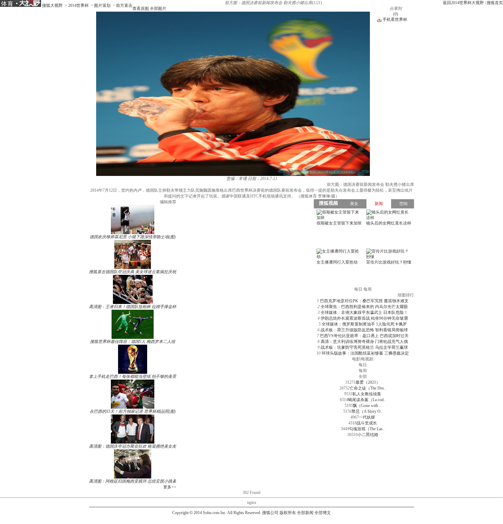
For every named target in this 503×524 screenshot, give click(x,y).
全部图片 (158, 8)
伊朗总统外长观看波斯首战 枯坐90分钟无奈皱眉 (364, 318)
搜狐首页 (495, 2)
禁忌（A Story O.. (367, 411)
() (395, 14)
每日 (363, 364)
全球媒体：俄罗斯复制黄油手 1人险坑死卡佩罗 (364, 324)
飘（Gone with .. (367, 405)
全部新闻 (305, 512)
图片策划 (102, 5)
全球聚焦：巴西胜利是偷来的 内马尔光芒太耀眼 (364, 306)
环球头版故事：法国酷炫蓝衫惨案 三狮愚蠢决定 (365, 353)
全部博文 (322, 512)
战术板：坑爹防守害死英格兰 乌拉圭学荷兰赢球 (364, 347)
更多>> (169, 487)
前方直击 (124, 5)
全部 (363, 376)
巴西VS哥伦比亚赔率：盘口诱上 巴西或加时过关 (364, 335)
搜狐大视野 (52, 5)
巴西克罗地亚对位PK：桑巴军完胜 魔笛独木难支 (364, 300)
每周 (363, 370)
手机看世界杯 (395, 19)
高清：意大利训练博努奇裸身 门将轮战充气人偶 (364, 341)
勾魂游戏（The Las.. (367, 428)
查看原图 (140, 8)
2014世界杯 (78, 5)
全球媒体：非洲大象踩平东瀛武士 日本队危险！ (364, 312)
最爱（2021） (368, 382)
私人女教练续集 (366, 394)
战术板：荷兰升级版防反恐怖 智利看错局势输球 (364, 330)
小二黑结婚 (368, 434)
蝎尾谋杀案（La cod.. (367, 399)
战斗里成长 (367, 423)
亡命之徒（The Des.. (368, 388)
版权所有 (288, 512)
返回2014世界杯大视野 (463, 2)
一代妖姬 (367, 417)
